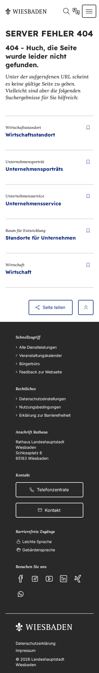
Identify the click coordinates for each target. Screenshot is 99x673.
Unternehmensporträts (34, 169)
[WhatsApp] (21, 594)
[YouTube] (49, 579)
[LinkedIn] (63, 579)
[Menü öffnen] (89, 11)
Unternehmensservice (33, 203)
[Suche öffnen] (66, 11)
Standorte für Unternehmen (41, 238)
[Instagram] (35, 579)
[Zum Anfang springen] (86, 307)
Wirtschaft (18, 272)
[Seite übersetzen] (76, 11)
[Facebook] (21, 579)
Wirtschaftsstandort (30, 135)
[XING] (78, 579)
